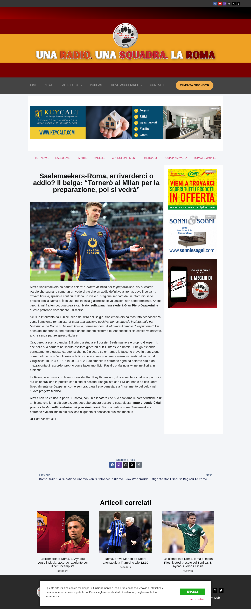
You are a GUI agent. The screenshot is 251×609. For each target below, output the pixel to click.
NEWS (49, 85)
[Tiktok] (238, 3)
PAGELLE (99, 157)
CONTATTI (157, 85)
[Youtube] (220, 3)
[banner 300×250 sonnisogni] (192, 253)
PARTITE (81, 157)
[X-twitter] (234, 3)
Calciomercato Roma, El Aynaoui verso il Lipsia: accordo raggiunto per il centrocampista (63, 562)
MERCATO (150, 157)
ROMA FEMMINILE (205, 157)
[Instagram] (229, 3)
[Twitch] (224, 3)
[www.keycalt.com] (125, 138)
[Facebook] (215, 3)
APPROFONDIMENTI (124, 157)
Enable (193, 591)
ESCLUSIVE (62, 157)
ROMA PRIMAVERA (175, 157)
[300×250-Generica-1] (192, 208)
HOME (33, 85)
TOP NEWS (41, 157)
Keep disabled (196, 599)
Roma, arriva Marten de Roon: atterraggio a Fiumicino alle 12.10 (125, 560)
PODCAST (97, 85)
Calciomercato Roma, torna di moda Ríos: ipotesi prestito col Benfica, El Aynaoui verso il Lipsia (188, 562)
